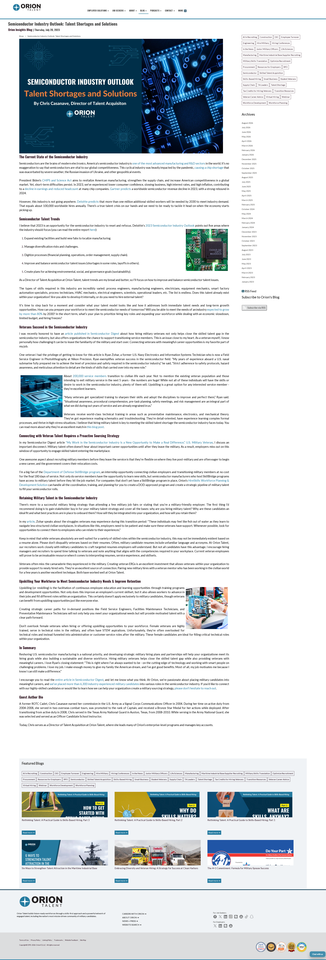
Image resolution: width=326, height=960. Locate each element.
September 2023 (249, 245)
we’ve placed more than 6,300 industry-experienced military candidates (94, 684)
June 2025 (246, 186)
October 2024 (248, 209)
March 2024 (247, 218)
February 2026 (248, 150)
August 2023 (247, 250)
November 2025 (249, 163)
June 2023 (246, 259)
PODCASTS (156, 10)
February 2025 (248, 204)
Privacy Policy (35, 940)
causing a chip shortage (209, 167)
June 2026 (246, 132)
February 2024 (248, 223)
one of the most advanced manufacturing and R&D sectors (168, 163)
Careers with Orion (134, 914)
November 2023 (249, 236)
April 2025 (247, 195)
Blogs (21, 36)
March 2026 (247, 145)
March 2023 (247, 272)
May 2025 (246, 191)
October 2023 (248, 241)
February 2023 (248, 277)
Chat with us (317, 954)
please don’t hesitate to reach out (195, 688)
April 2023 (247, 268)
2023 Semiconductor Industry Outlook (170, 225)
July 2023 (246, 254)
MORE (181, 10)
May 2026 (246, 136)
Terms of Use (24, 940)
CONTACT (170, 10)
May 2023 (246, 263)
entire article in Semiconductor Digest (79, 679)
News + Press (130, 921)
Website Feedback (71, 940)
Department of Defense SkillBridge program (72, 472)
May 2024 (246, 213)
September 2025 (249, 173)
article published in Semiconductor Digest (92, 333)
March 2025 (247, 200)
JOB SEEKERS (119, 10)
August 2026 (247, 123)
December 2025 (249, 159)
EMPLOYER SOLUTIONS (98, 10)
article (31, 521)
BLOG (143, 10)
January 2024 (248, 227)
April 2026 (247, 141)
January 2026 (248, 154)
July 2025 (246, 182)
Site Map (83, 940)
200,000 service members (89, 376)
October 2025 (248, 168)
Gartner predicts (120, 189)
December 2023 (249, 232)
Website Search (131, 924)
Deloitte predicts (88, 201)
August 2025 (247, 177)
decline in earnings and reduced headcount (51, 189)
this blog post (95, 427)
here (93, 229)
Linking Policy (47, 940)
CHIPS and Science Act (57, 180)
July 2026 (246, 127)
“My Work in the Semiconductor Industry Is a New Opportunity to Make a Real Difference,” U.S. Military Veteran (139, 442)
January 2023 (248, 281)
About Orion (130, 917)
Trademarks (58, 940)
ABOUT (133, 10)
